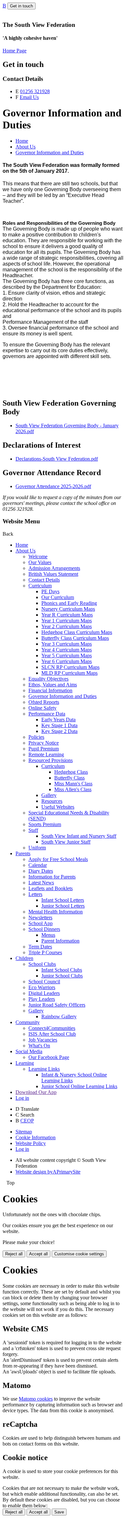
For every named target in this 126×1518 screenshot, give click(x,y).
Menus (48, 935)
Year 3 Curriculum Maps (66, 644)
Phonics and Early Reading (69, 603)
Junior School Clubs (62, 975)
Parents (23, 853)
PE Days (50, 591)
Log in (22, 1098)
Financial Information (50, 690)
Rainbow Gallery (59, 1016)
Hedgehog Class (71, 772)
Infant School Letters (62, 900)
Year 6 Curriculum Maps (66, 661)
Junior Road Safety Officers (56, 1005)
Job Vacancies (42, 1040)
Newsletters (40, 917)
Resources (51, 801)
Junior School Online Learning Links (79, 1086)
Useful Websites (57, 807)
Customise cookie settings (79, 1253)
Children (24, 958)
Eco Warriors (41, 987)
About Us (26, 146)
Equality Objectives (48, 679)
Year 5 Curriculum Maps (66, 655)
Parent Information (60, 941)
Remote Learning (46, 754)
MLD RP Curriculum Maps (69, 673)
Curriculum (40, 585)
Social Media (29, 1051)
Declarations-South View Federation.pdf (57, 459)
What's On (39, 1045)
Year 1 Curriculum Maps (66, 620)
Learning (25, 1063)
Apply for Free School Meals (58, 859)
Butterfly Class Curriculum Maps (75, 638)
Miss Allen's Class (72, 789)
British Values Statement (53, 574)
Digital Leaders (44, 993)
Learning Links (44, 1069)
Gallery (49, 795)
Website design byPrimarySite (48, 1171)
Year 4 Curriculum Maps (66, 649)
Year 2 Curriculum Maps (66, 626)
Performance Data (46, 713)
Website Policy (31, 1143)
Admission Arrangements (54, 568)
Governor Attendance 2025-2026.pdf (53, 486)
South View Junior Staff (65, 842)
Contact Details (44, 580)
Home (22, 141)
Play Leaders (41, 999)
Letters (35, 894)
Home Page (14, 50)
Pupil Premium (43, 748)
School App (40, 923)
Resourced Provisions (50, 760)
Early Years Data (58, 719)
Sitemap (24, 1131)
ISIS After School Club (52, 1034)
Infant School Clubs (61, 970)
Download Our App (36, 1092)
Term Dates (40, 946)
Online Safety (42, 708)
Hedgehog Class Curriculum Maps (76, 632)
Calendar (37, 865)
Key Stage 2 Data (59, 731)
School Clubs (42, 964)
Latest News (41, 882)
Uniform (37, 847)
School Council (44, 981)
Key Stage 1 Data (59, 725)
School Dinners (44, 929)
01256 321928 (35, 91)
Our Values (39, 562)
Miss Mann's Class (73, 783)
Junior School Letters (63, 906)
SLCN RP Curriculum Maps (70, 667)
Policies (36, 737)
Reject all (14, 1253)
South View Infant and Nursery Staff (78, 836)
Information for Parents (52, 876)
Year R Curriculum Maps (67, 614)
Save (59, 1512)
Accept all (38, 1253)
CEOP (27, 1120)
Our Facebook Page (48, 1057)
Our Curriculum (57, 597)
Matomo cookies (36, 1399)
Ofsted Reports (43, 702)
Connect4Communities (51, 1028)
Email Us (29, 97)
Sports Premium (44, 824)
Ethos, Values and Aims (52, 684)
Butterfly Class (69, 778)
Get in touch (21, 6)
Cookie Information (36, 1137)
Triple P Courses (45, 952)
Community (28, 1022)
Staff (33, 830)
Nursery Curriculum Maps (68, 609)
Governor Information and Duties (50, 152)
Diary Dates (40, 871)
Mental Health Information (55, 911)
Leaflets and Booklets (50, 888)
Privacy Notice (43, 743)
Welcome (37, 556)
